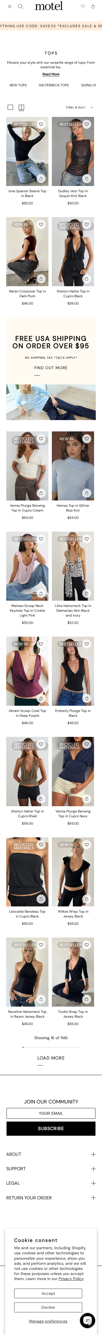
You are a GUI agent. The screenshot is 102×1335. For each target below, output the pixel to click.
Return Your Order (29, 1198)
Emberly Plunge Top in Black (73, 713)
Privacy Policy (71, 1278)
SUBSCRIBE (51, 1128)
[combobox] (20, 6)
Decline (48, 1307)
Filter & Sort (75, 107)
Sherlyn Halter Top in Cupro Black (73, 293)
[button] (41, 124)
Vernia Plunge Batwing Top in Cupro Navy (73, 813)
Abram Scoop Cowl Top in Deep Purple (27, 713)
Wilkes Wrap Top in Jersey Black (73, 914)
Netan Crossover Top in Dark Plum (27, 293)
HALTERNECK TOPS (54, 85)
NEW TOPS (18, 85)
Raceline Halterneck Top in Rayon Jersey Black (27, 1014)
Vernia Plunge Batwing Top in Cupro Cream (27, 508)
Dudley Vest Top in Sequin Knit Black (73, 193)
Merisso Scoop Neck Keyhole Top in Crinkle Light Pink (27, 611)
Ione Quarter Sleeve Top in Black (27, 193)
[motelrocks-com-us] (49, 6)
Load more (51, 1058)
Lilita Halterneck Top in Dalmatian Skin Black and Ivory (73, 611)
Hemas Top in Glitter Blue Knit (73, 508)
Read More (51, 74)
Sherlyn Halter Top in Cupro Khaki (27, 813)
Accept (48, 1293)
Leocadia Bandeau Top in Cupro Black (27, 914)
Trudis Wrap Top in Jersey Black (73, 1014)
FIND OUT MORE (51, 367)
